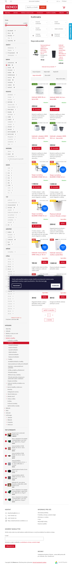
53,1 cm (11, 294)
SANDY (11, 119)
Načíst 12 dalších (49, 310)
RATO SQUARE (13, 132)
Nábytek (8, 408)
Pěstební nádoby (12, 372)
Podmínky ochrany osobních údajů (47, 515)
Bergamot (11, 137)
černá (11, 68)
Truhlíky (10, 359)
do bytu (11, 207)
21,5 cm (11, 306)
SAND (10, 117)
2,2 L (10, 188)
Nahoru (49, 320)
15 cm (10, 296)
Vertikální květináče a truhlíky (15, 361)
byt (10, 242)
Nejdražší (55, 72)
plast (10, 154)
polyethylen (12, 156)
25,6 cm (11, 309)
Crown (11, 97)
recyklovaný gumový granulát (15, 160)
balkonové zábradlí (14, 212)
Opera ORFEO (12, 107)
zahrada (11, 237)
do (10, 225)
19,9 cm (11, 272)
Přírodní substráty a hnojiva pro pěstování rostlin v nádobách (16, 378)
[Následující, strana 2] (49, 315)
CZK (57, 1)
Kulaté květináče (13, 348)
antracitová (12, 63)
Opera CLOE (12, 105)
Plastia (11, 50)
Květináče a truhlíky (13, 340)
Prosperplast (13, 53)
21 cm (10, 299)
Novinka (11, 36)
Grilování (8, 413)
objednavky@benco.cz (14, 513)
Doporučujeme (36, 72)
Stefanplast (12, 55)
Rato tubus (12, 109)
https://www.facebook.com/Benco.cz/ (18, 521)
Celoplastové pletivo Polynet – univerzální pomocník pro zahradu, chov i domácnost (51, 555)
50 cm (10, 264)
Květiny (10, 401)
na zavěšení (12, 215)
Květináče (10, 343)
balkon (11, 232)
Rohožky (10, 389)
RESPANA (11, 114)
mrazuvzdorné (13, 205)
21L (10, 175)
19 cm (10, 259)
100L (10, 185)
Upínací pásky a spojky (13, 406)
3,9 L (10, 190)
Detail (63, 223)
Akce (10, 33)
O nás (39, 519)
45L (10, 183)
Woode (11, 129)
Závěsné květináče (14, 354)
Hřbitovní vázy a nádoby (14, 375)
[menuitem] (7, 12)
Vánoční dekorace (12, 394)
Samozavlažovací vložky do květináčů (18, 364)
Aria (10, 144)
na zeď (11, 222)
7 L (10, 193)
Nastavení (16, 286)
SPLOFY (11, 127)
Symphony (12, 142)
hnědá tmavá (12, 75)
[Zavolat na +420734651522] (7, 1)
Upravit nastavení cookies (39, 562)
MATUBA (11, 102)
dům (10, 244)
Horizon (11, 100)
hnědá (11, 72)
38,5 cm (11, 274)
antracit (11, 87)
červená (11, 70)
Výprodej (11, 41)
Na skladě (11, 31)
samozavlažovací (13, 203)
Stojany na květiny (12, 381)
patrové (11, 200)
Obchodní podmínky (34, 1)
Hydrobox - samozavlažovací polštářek (15, 367)
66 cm (10, 311)
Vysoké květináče (13, 350)
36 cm (10, 314)
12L (10, 170)
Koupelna (10, 422)
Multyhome (12, 48)
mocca (11, 77)
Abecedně (47, 75)
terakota (11, 82)
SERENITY (11, 122)
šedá (10, 80)
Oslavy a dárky (11, 399)
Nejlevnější (47, 72)
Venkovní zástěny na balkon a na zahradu (16, 384)
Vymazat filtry (15, 318)
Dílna (7, 410)
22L (10, 178)
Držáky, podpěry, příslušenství (16, 370)
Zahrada (8, 331)
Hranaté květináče (13, 345)
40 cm (10, 262)
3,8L (10, 168)
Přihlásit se (10, 546)
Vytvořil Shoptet (63, 562)
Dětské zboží (11, 396)
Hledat (43, 7)
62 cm (10, 269)
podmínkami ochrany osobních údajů (30, 542)
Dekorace (10, 425)
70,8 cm (11, 291)
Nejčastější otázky (42, 521)
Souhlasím (55, 286)
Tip (10, 38)
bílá (10, 65)
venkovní (12, 239)
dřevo (10, 151)
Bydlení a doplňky (10, 338)
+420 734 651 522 (12, 516)
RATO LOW (12, 134)
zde (45, 281)
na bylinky (11, 220)
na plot (11, 210)
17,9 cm (11, 304)
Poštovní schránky (12, 403)
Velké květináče (13, 352)
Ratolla (11, 112)
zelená (11, 85)
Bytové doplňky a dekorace (15, 387)
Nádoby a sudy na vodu (12, 333)
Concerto (11, 139)
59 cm (10, 267)
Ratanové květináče (14, 357)
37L (10, 180)
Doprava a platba (42, 524)
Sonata (11, 124)
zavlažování (12, 217)
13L (10, 173)
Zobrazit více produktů (48, 66)
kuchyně (11, 235)
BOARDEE (11, 95)
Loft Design (9, 415)
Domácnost (9, 336)
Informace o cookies (43, 517)
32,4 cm (11, 301)
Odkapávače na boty (13, 392)
